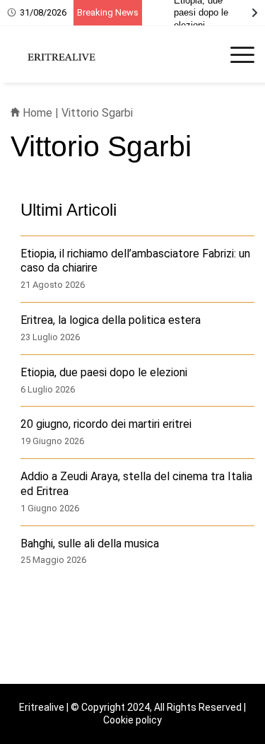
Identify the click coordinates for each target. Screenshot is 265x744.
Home (36, 113)
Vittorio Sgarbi (97, 113)
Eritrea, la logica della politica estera (110, 320)
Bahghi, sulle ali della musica (89, 543)
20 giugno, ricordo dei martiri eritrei (106, 424)
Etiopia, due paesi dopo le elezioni (103, 372)
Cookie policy (132, 720)
